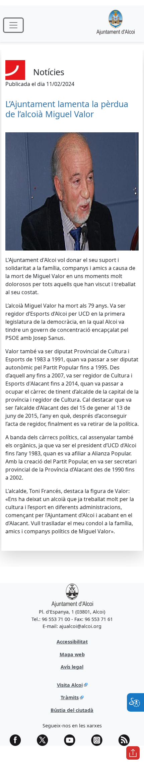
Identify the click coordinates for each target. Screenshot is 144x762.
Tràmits (70, 697)
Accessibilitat (72, 641)
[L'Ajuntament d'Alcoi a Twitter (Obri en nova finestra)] (45, 740)
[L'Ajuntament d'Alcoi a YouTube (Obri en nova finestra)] (72, 740)
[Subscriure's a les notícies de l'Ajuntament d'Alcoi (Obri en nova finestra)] (126, 740)
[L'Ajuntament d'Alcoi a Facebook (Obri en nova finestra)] (18, 740)
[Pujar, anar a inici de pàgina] (133, 753)
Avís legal (72, 667)
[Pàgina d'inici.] (115, 25)
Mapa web (72, 654)
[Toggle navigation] (13, 25)
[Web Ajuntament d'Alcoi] (72, 595)
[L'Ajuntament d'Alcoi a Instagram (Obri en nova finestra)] (99, 740)
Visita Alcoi (70, 685)
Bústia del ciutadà (72, 710)
